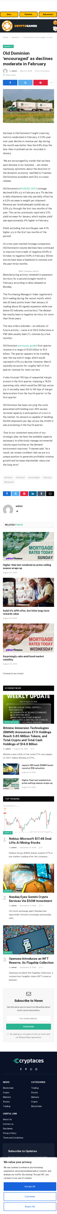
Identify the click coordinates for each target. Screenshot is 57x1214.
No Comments (43, 71)
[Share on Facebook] (10, 82)
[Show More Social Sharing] (51, 82)
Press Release (11, 722)
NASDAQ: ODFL (28, 188)
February (47, 477)
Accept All (30, 1186)
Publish (28, 14)
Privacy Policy (25, 1037)
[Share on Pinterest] (40, 82)
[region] (28, 1185)
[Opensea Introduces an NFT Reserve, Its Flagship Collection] (28, 939)
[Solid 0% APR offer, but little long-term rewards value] (28, 592)
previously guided (27, 345)
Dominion (20, 477)
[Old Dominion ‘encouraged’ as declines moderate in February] (28, 106)
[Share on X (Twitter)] (25, 82)
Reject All (30, 1206)
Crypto (7, 833)
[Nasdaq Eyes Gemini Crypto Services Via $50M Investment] (28, 878)
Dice (9, 14)
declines (8, 477)
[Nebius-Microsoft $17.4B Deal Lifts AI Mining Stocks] (28, 819)
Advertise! (48, 14)
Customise (30, 1196)
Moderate (9, 482)
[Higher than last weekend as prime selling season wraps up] (28, 546)
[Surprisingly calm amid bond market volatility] (28, 638)
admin (14, 71)
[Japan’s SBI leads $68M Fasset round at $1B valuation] (11, 769)
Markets (8, 46)
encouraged (34, 477)
